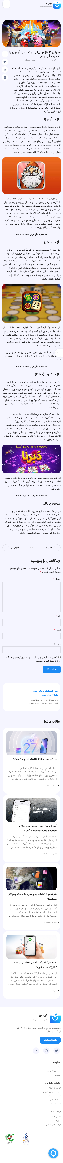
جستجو (58, 1074)
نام (58, 616)
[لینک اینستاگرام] (46, 1050)
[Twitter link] (5, 62)
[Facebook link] (5, 54)
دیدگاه (57, 579)
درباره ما (57, 1120)
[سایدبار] (59, 353)
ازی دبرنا (7, 396)
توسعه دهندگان (54, 1095)
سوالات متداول (55, 1099)
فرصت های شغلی (53, 1124)
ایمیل (57, 630)
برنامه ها (57, 1066)
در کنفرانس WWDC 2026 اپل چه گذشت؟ (35, 759)
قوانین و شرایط (55, 1087)
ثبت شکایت (56, 1103)
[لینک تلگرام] (5, 77)
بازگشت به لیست (31, 547)
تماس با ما (56, 1116)
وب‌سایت (56, 643)
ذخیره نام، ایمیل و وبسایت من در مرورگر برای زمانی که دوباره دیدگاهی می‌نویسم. (33, 659)
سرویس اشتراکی (54, 1070)
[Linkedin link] (5, 69)
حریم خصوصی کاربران (52, 1091)
